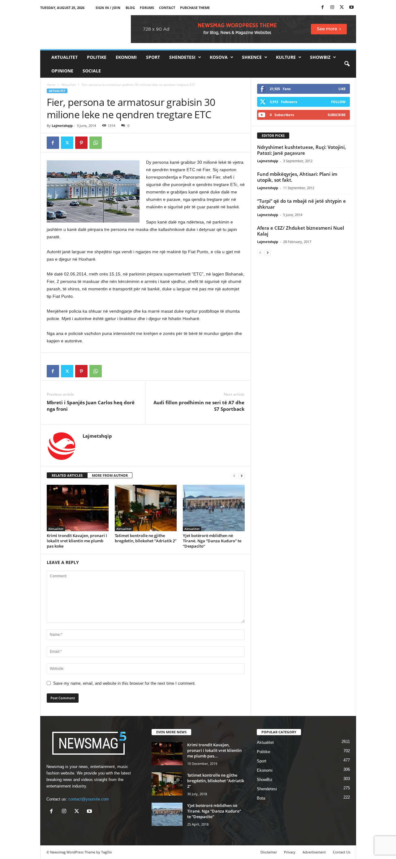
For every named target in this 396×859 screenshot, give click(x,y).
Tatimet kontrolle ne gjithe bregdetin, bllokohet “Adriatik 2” (145, 538)
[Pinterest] (81, 143)
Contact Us (341, 852)
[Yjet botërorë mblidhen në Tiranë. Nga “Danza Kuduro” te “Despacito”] (214, 508)
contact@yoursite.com (88, 799)
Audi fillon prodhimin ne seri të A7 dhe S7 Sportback (198, 405)
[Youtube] (351, 7)
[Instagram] (332, 7)
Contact (167, 7)
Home (51, 84)
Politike (96, 57)
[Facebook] (322, 7)
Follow (338, 101)
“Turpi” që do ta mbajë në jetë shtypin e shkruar (301, 204)
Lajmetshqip (62, 125)
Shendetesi (182, 57)
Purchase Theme (195, 7)
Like (342, 88)
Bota (261, 798)
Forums (147, 7)
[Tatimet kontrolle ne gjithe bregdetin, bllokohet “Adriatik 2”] (146, 508)
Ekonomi (126, 57)
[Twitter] (342, 7)
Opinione (62, 71)
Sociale (92, 71)
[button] (347, 64)
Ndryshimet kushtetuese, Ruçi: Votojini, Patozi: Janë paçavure (301, 150)
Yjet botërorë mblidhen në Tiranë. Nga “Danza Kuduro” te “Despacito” (212, 541)
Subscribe (337, 114)
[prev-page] (234, 475)
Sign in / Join (108, 7)
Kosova (219, 57)
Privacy (289, 852)
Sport (153, 57)
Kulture (286, 57)
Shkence (252, 57)
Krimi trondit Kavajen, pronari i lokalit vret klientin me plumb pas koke (77, 541)
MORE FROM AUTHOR (110, 475)
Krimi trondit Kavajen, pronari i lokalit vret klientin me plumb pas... (214, 750)
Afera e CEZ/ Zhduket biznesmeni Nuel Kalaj (300, 231)
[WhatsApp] (95, 143)
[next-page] (242, 475)
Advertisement (314, 852)
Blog (130, 7)
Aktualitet (64, 57)
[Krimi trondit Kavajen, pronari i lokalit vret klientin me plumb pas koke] (78, 508)
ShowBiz (320, 57)
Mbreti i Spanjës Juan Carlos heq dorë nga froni (91, 405)
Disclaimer (268, 852)
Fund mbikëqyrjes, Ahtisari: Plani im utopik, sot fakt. (297, 177)
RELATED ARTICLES (67, 475)
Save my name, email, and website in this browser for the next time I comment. (124, 683)
